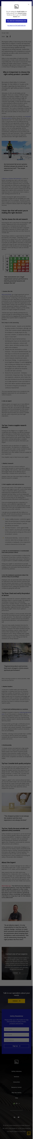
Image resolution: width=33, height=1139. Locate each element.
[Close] (28, 4)
